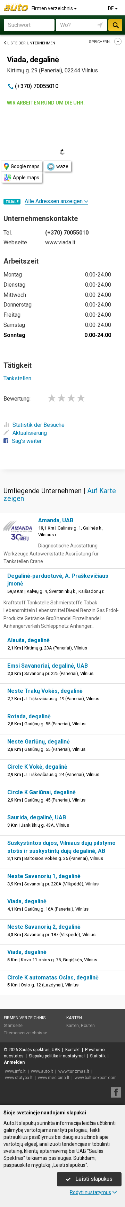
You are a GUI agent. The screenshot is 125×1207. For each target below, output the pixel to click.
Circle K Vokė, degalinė (37, 766)
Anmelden (14, 1062)
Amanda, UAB (55, 520)
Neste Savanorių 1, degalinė (44, 876)
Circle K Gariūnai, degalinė (41, 792)
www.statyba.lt (19, 1077)
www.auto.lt (42, 1071)
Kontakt (72, 1049)
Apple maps (26, 177)
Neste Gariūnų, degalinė (38, 741)
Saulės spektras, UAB (39, 1049)
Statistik (98, 1056)
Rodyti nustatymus (90, 1192)
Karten (74, 1017)
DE (111, 8)
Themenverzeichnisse (25, 1032)
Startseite (13, 1025)
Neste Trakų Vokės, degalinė (45, 691)
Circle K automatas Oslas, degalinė (53, 977)
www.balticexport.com (96, 1077)
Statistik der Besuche (38, 425)
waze (62, 166)
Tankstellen (17, 378)
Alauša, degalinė (28, 640)
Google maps (25, 166)
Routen (88, 1025)
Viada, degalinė (27, 901)
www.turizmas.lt (73, 1071)
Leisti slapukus (93, 1179)
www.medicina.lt (53, 1077)
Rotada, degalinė (29, 716)
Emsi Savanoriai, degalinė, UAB (47, 665)
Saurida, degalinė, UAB (36, 817)
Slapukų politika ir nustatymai (57, 1056)
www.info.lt (15, 1071)
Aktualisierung (29, 433)
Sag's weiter (27, 441)
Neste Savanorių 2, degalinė (44, 927)
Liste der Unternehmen (31, 43)
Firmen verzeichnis (53, 8)
